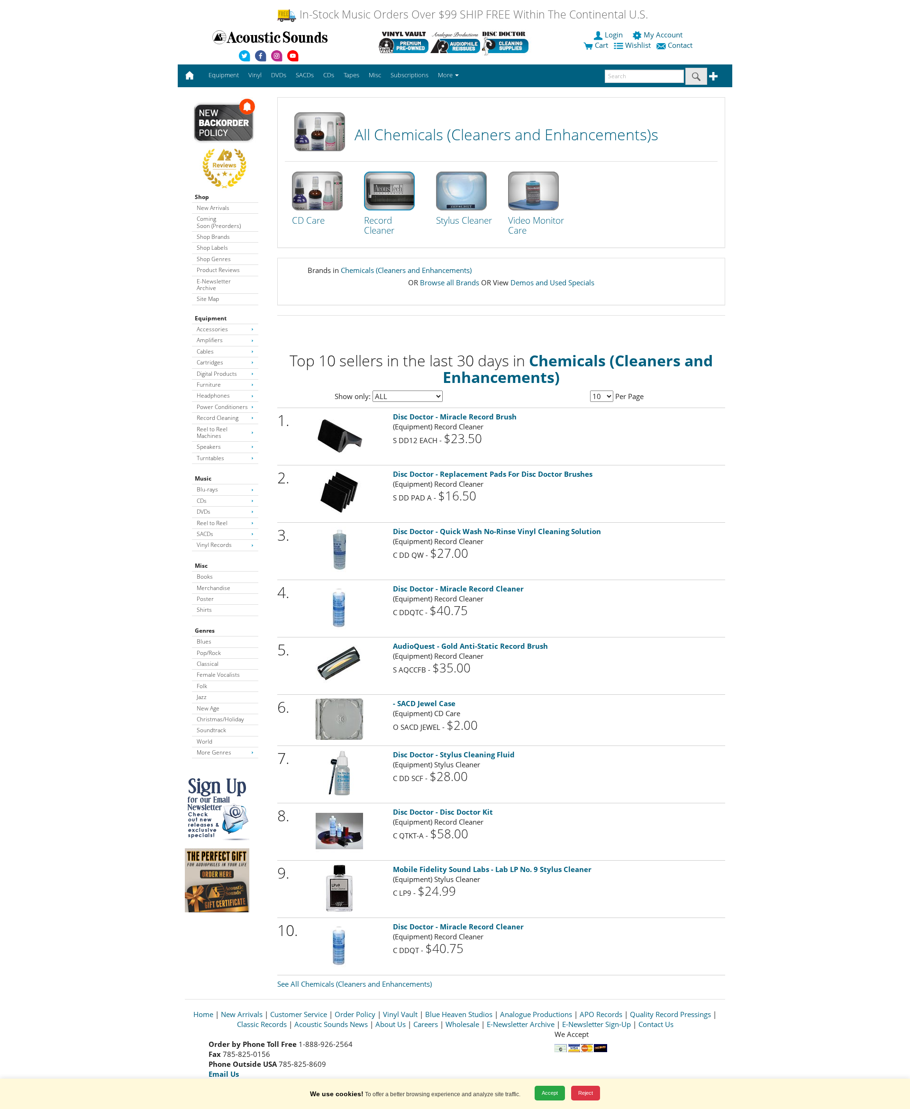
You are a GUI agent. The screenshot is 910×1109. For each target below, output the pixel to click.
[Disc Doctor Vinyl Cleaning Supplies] (507, 42)
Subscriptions (409, 75)
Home (203, 1014)
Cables (205, 351)
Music (203, 478)
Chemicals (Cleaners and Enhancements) (406, 270)
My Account (663, 34)
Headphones (213, 395)
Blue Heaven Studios (458, 1014)
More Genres (214, 752)
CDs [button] (328, 75)
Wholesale (462, 1024)
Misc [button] (375, 75)
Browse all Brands (449, 282)
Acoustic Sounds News (331, 1024)
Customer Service (298, 1014)
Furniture (209, 385)
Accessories (212, 329)
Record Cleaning (217, 418)
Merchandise (213, 588)
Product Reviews (218, 270)
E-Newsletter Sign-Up (596, 1024)
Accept (550, 1093)
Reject (585, 1093)
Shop (202, 197)
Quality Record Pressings (670, 1014)
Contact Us (655, 1024)
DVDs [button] (278, 75)
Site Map (208, 299)
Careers (425, 1024)
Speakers (209, 447)
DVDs (203, 512)
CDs (202, 501)
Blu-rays (207, 489)
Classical (207, 664)
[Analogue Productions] (455, 42)
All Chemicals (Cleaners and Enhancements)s (506, 134)
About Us (390, 1024)
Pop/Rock (209, 653)
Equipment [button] (224, 75)
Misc (201, 566)
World (204, 741)
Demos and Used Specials (552, 282)
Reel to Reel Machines (212, 432)
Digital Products (217, 374)
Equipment (211, 318)
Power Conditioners (222, 407)
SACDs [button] (305, 75)
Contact (680, 45)
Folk (202, 686)
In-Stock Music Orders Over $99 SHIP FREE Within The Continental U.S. (472, 14)
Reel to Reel (212, 523)
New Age (208, 708)
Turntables (210, 458)
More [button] (446, 75)
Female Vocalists (218, 675)
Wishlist (638, 45)
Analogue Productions (536, 1014)
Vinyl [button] (255, 75)
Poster (205, 599)
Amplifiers (210, 340)
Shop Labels (212, 248)
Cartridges (210, 362)
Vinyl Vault (400, 1014)
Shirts (204, 610)
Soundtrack (211, 730)
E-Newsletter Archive (214, 284)
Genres (205, 631)
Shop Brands (213, 237)
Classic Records (262, 1024)
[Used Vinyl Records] (403, 42)
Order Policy (355, 1014)
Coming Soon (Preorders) (219, 222)
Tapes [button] (351, 75)
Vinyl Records (214, 545)
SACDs (205, 534)
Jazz (202, 697)
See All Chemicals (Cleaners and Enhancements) (354, 984)
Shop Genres (214, 259)
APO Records (601, 1014)
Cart (600, 45)
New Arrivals (213, 208)
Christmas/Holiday (220, 719)
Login (614, 34)
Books (205, 577)
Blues (204, 641)
